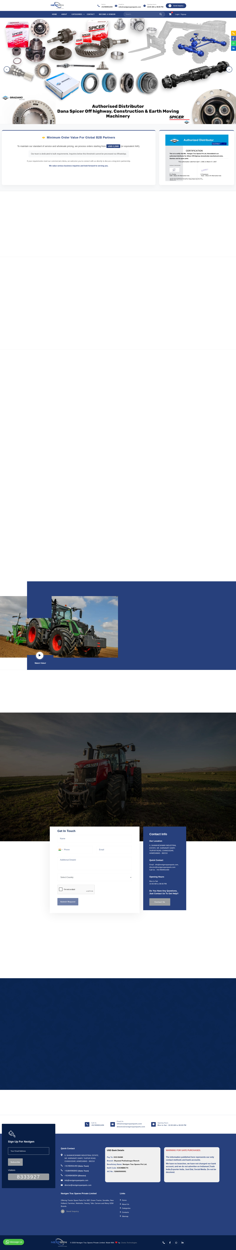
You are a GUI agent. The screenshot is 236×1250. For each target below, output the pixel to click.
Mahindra (85, 219)
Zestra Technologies (129, 1243)
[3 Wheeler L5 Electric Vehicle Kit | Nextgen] (162, 323)
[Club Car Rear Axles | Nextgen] (118, 323)
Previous (7, 69)
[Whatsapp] (176, 1242)
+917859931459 (106, 7)
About (64, 14)
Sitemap (125, 1216)
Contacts (125, 1212)
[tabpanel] (118, 69)
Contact (91, 14)
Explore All (168, 1066)
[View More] (137, 515)
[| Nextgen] (29, 419)
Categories (77, 14)
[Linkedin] (182, 1242)
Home (54, 14)
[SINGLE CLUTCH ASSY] (118, 1090)
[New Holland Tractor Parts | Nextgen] (73, 323)
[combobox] (60, 849)
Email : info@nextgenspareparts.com (163, 865)
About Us (125, 1204)
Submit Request (67, 902)
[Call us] (163, 1242)
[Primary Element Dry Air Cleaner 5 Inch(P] (72, 1090)
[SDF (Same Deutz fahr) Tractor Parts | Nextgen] (29, 323)
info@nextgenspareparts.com (130, 7)
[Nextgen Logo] (57, 5)
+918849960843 (71, 1171)
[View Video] (40, 656)
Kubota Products (128, 1220)
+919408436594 (71, 1175)
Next (229, 69)
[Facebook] (170, 1242)
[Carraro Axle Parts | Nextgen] (207, 323)
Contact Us (160, 902)
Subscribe (15, 1162)
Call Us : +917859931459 (159, 870)
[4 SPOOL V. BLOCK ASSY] (164, 1090)
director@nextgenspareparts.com (162, 867)
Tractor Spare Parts (94, 765)
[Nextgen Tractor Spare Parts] (72, 1090)
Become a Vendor (107, 14)
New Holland (75, 219)
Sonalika (67, 222)
